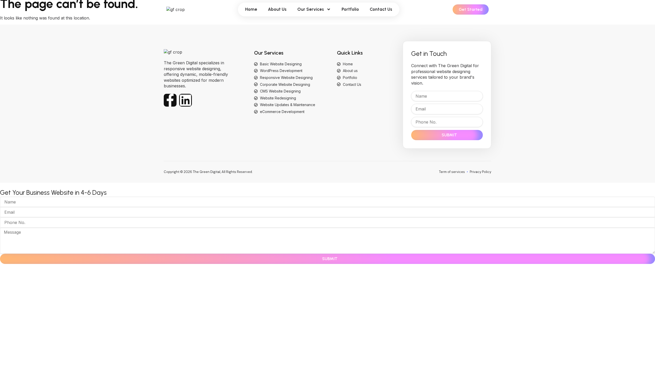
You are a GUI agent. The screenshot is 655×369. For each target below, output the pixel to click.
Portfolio (350, 9)
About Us (277, 9)
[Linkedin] (185, 100)
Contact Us (381, 9)
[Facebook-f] (170, 100)
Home (251, 9)
